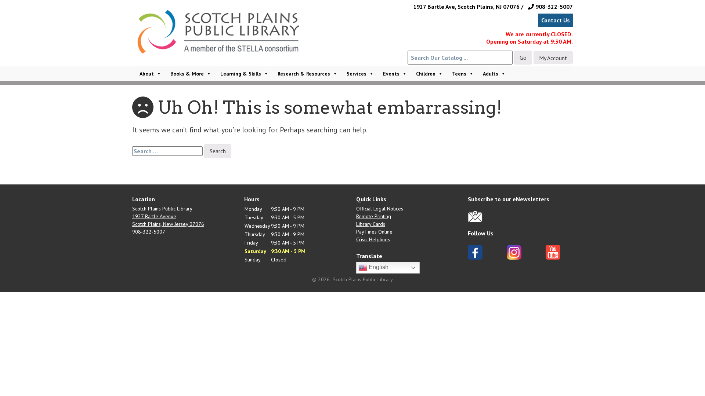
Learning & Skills (240, 73)
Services (356, 73)
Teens (459, 73)
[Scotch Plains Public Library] (222, 41)
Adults (490, 73)
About (147, 73)
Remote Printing (373, 216)
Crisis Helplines (373, 239)
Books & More (187, 73)
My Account (553, 58)
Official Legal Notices (379, 208)
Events (391, 73)
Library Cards (370, 224)
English (377, 267)
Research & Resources (304, 73)
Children (425, 73)
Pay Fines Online (374, 231)
